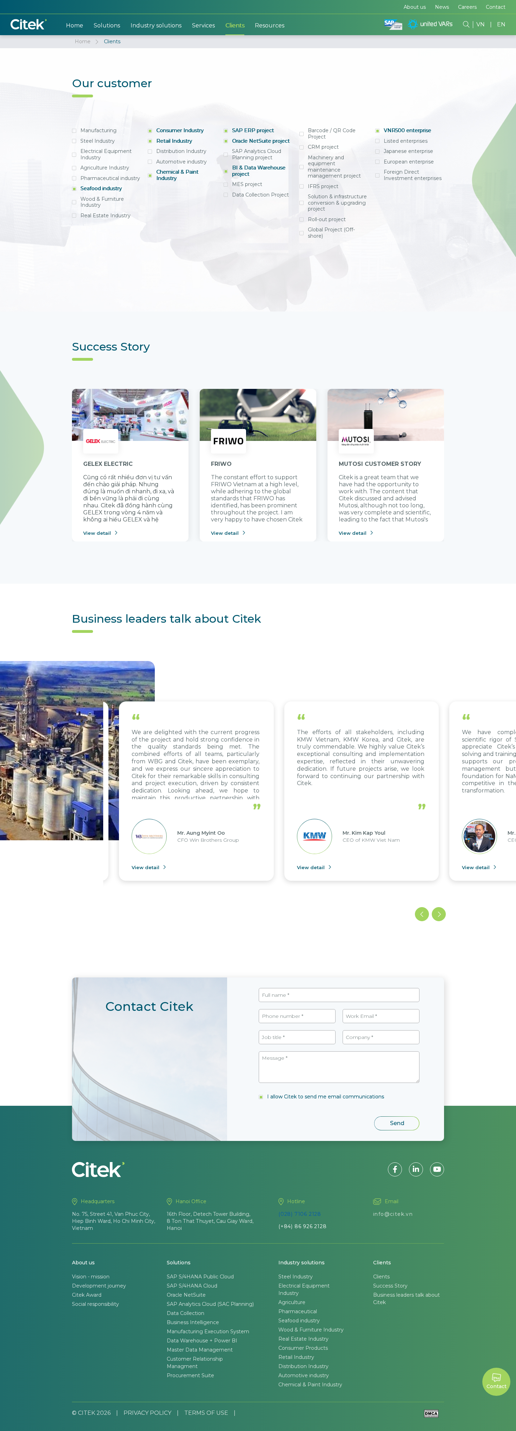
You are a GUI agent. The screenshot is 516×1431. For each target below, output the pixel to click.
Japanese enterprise (408, 151)
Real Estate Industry (105, 215)
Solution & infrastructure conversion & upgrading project (337, 202)
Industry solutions (156, 25)
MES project (247, 184)
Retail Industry (174, 141)
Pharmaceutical (297, 1311)
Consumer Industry (180, 130)
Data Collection (185, 1313)
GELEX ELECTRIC (108, 464)
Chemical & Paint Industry (177, 175)
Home (74, 25)
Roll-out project (327, 219)
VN (480, 24)
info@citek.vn (393, 1214)
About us (415, 7)
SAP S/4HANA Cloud (192, 1286)
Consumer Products (303, 1348)
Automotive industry (181, 162)
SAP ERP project (253, 130)
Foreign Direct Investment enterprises (413, 175)
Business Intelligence (193, 1322)
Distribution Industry (181, 151)
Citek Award (86, 1295)
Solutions (107, 25)
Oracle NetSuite (186, 1295)
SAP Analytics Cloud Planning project (256, 154)
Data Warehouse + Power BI (202, 1340)
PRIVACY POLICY (147, 1413)
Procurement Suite (190, 1375)
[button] (422, 914)
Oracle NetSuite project (261, 141)
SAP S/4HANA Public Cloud (200, 1276)
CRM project (323, 147)
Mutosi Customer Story (380, 464)
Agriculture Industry (104, 168)
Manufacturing (98, 130)
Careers (467, 7)
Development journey (99, 1286)
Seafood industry (101, 188)
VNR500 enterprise (407, 130)
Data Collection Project (260, 195)
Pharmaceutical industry (110, 178)
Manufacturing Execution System (208, 1331)
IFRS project (323, 186)
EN (501, 24)
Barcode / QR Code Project (332, 133)
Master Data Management (200, 1350)
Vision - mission (91, 1276)
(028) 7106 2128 (299, 1214)
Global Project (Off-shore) (331, 232)
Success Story (390, 1286)
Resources (269, 25)
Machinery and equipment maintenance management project (334, 166)
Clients (234, 25)
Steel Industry (97, 141)
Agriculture (291, 1302)
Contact (495, 7)
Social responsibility (95, 1304)
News (442, 7)
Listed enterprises (406, 141)
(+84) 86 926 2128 (302, 1226)
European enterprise (409, 162)
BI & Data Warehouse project (258, 171)
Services (203, 25)
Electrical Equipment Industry (106, 154)
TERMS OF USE (206, 1413)
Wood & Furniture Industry (102, 202)
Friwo (221, 464)
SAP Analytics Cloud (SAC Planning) (210, 1304)
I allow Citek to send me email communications (325, 1096)
